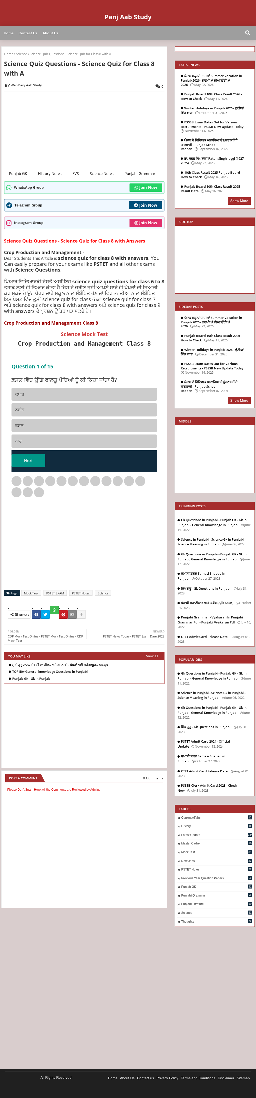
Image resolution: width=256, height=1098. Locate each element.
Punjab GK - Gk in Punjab (31, 679)
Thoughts (216, 921)
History (216, 826)
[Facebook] (36, 614)
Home (9, 33)
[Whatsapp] (54, 610)
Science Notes (102, 173)
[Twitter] (45, 614)
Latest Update (216, 835)
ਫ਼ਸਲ (19, 425)
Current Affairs (216, 817)
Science (21, 54)
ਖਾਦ (18, 441)
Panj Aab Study (128, 17)
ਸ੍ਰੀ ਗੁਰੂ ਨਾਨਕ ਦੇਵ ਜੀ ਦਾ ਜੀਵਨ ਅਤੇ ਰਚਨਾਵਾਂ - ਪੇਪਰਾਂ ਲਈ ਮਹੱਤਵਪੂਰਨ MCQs (60, 665)
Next (28, 460)
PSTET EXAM (55, 593)
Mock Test (31, 593)
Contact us (145, 1078)
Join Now (148, 187)
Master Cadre (216, 843)
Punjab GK (18, 173)
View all (152, 656)
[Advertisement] (87, 131)
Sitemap (243, 1078)
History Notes (50, 173)
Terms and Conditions (198, 1078)
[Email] (72, 614)
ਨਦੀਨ (19, 409)
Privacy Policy (167, 1078)
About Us (50, 33)
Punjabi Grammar (139, 173)
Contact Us (28, 33)
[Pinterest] (63, 614)
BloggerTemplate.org (96, 1090)
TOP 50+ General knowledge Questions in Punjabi (50, 672)
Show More (239, 201)
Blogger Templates (39, 1090)
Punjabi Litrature (216, 904)
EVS (75, 173)
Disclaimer (226, 1078)
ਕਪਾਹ (19, 394)
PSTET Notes (81, 593)
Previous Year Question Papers (216, 878)
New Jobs (216, 861)
